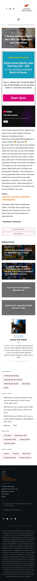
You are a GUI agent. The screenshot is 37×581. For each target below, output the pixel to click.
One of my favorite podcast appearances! (18, 289)
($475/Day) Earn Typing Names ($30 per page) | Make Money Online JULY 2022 (18, 409)
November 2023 (21, 435)
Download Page (10, 457)
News (6, 387)
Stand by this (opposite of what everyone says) (18, 307)
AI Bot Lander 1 (25, 457)
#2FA (15, 425)
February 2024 (9, 443)
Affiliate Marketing (11, 376)
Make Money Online (11, 383)
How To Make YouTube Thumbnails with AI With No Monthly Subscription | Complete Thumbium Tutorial (18, 271)
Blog (3, 474)
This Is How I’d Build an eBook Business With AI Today (18, 252)
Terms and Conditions (9, 480)
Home (4, 472)
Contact (16, 453)
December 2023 (10, 439)
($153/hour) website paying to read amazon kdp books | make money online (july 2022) (18, 400)
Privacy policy (6, 478)
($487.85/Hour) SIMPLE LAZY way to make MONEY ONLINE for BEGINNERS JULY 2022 (18, 419)
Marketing (26, 383)
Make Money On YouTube (13, 380)
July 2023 (7, 435)
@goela (7, 425)
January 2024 (25, 439)
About (6, 453)
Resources (27, 453)
